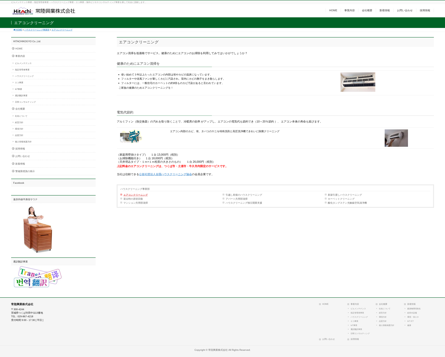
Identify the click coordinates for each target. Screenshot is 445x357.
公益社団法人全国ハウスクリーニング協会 (165, 174)
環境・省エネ (413, 317)
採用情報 (20, 148)
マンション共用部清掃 (135, 203)
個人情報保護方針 (23, 142)
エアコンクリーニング (135, 195)
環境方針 (19, 129)
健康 (409, 325)
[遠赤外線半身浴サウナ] (37, 251)
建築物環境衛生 (414, 309)
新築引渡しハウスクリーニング (345, 195)
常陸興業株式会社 (218, 349)
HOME (19, 48)
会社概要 (20, 109)
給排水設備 (412, 313)
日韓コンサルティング (25, 102)
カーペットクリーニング (341, 199)
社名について (21, 116)
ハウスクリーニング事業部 (135, 189)
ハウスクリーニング (24, 76)
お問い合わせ (22, 156)
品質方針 (19, 135)
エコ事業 (19, 82)
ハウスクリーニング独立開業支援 (244, 203)
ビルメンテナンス (23, 63)
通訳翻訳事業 (21, 95)
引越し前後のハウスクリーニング (244, 195)
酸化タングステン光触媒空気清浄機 (347, 203)
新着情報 (20, 164)
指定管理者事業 (22, 70)
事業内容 (20, 56)
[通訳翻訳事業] (37, 286)
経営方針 (19, 122)
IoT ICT (410, 321)
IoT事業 (18, 89)
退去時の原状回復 (133, 199)
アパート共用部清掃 (237, 199)
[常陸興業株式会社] (43, 12)
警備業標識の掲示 (25, 171)
